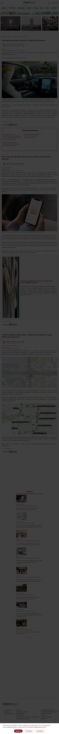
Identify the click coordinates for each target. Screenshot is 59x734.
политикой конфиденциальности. (36, 727)
